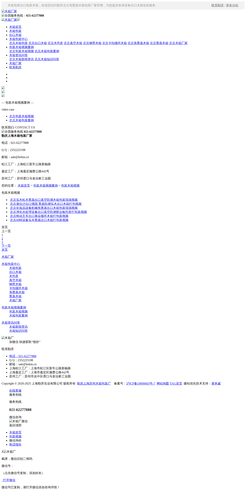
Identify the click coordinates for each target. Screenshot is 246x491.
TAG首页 (176, 383)
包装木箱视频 (70, 185)
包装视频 (15, 436)
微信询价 (15, 440)
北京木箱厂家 (178, 43)
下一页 (6, 245)
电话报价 (15, 444)
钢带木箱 (15, 284)
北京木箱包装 (18, 43)
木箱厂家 (15, 63)
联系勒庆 (217, 5)
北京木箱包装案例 (47, 51)
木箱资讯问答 (18, 55)
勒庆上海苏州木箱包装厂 (94, 383)
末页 (5, 249)
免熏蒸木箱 (17, 292)
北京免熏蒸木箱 (138, 43)
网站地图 (163, 383)
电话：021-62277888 (22, 356)
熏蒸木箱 (15, 296)
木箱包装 (15, 31)
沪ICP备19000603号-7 (140, 383)
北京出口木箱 (37, 43)
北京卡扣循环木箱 (114, 43)
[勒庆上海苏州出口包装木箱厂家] (9, 11)
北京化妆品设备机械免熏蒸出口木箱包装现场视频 (44, 207)
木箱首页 (15, 26)
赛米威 (216, 383)
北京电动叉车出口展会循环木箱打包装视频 (39, 216)
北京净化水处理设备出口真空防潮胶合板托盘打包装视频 (48, 212)
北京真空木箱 (73, 43)
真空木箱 (15, 280)
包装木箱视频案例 (21, 47)
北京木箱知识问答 (47, 59)
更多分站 (232, 5)
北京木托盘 (55, 43)
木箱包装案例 (18, 315)
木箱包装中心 (18, 39)
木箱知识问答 (18, 330)
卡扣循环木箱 (18, 288)
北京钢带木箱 (92, 43)
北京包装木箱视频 (21, 51)
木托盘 (13, 276)
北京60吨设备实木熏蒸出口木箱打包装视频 (39, 220)
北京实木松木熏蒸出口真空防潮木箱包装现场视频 (44, 199)
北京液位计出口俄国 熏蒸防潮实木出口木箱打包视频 (45, 203)
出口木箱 (15, 35)
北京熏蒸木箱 (159, 43)
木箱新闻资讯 (18, 326)
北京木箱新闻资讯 (21, 59)
